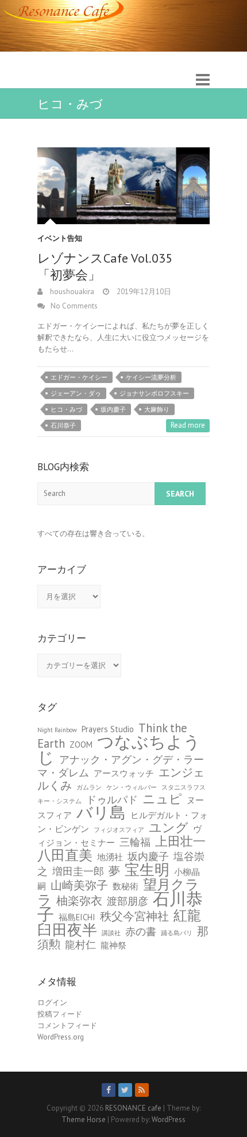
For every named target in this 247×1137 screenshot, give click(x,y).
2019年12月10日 (143, 291)
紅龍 (187, 915)
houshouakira (71, 291)
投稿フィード (59, 1014)
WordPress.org (60, 1037)
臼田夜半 (67, 929)
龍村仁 (80, 944)
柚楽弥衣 (79, 900)
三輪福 (134, 842)
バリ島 (101, 812)
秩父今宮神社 (134, 916)
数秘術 (125, 886)
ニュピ (162, 798)
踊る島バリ (176, 933)
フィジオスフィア (119, 830)
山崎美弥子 (79, 885)
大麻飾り (156, 409)
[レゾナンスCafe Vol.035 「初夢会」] (123, 185)
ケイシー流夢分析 (151, 377)
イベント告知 (59, 238)
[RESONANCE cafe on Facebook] (108, 1090)
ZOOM (81, 744)
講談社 (111, 933)
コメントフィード (67, 1025)
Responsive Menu (203, 80)
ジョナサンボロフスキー (154, 393)
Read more (188, 425)
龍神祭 (113, 945)
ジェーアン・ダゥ (76, 393)
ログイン (52, 1002)
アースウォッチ (124, 773)
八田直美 (64, 855)
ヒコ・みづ (66, 409)
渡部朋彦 (127, 901)
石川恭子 (63, 425)
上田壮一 (180, 841)
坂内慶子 (113, 409)
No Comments (74, 306)
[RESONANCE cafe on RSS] (142, 1090)
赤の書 (140, 931)
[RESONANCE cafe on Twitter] (125, 1090)
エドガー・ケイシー (79, 377)
